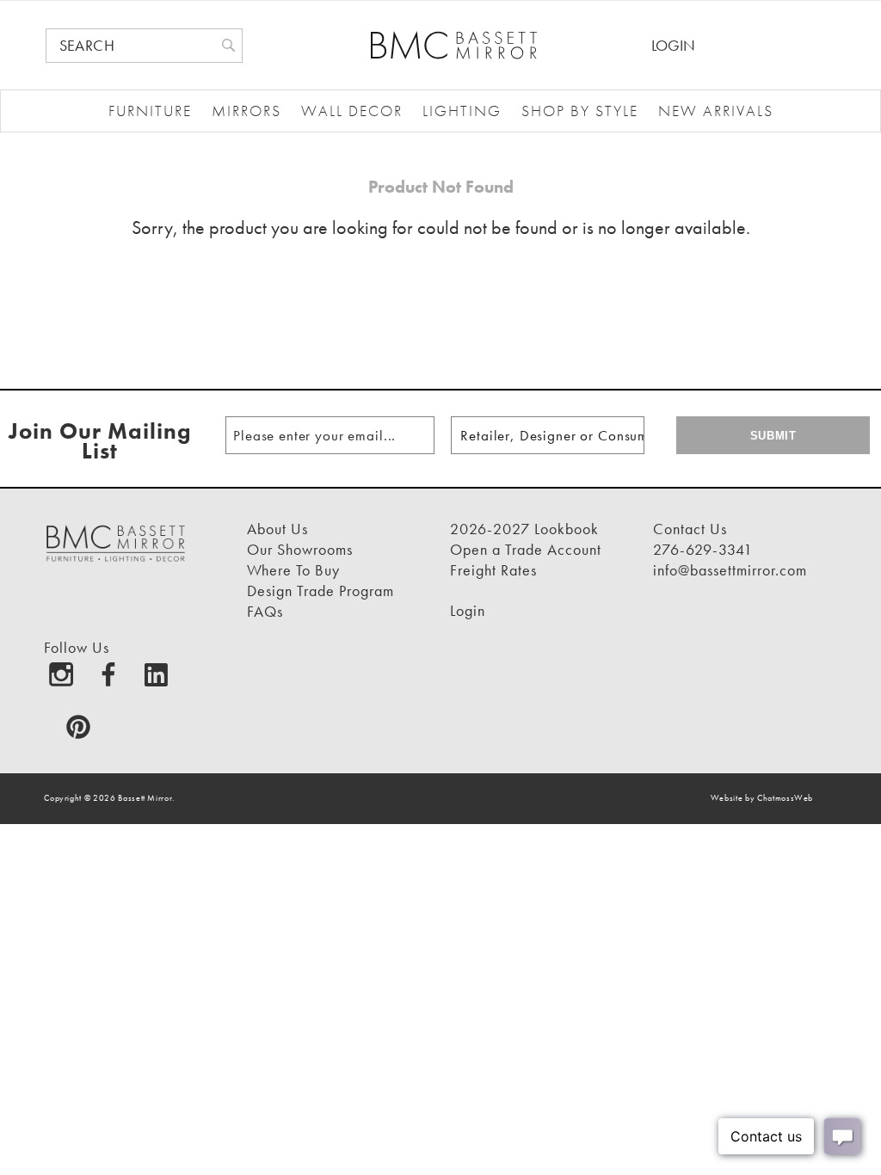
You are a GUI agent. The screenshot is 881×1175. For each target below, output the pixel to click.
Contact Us (690, 528)
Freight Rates (493, 570)
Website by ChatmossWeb (762, 797)
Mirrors (246, 110)
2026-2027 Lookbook (524, 528)
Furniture (150, 110)
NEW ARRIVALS (715, 110)
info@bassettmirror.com (730, 570)
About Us (277, 528)
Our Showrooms (300, 549)
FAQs (265, 611)
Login (673, 45)
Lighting (462, 110)
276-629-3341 (703, 549)
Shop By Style (579, 110)
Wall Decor (352, 110)
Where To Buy (293, 570)
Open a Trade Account (525, 549)
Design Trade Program (320, 590)
